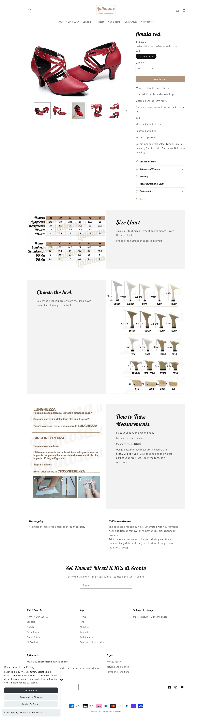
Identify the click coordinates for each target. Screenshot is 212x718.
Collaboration (87, 637)
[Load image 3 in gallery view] (78, 110)
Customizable (146, 56)
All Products (33, 642)
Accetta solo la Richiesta (31, 697)
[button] (30, 10)
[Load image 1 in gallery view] (42, 110)
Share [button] (142, 199)
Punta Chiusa (34, 637)
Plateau (30, 627)
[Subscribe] (128, 585)
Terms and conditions (118, 671)
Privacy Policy (114, 661)
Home (83, 616)
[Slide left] (30, 110)
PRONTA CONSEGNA (37, 616)
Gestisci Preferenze (31, 704)
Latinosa (101, 711)
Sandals (31, 621)
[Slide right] (126, 110)
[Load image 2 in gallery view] (60, 110)
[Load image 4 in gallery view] (96, 110)
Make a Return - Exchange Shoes (150, 616)
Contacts (84, 632)
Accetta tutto (31, 690)
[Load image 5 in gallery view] (114, 110)
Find (82, 621)
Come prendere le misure (93, 642)
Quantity (140, 62)
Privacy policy (11, 712)
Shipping (152, 46)
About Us (84, 627)
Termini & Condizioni (31, 712)
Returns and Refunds (118, 666)
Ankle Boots (33, 632)
